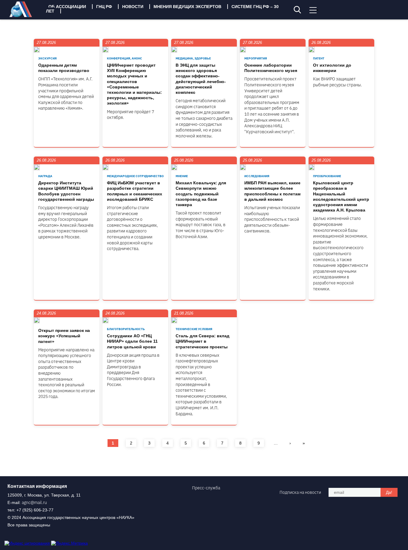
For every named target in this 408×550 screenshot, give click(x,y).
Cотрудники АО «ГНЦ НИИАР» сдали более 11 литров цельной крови (132, 341)
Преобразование (327, 176)
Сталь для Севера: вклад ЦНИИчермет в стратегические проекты (202, 341)
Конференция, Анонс (124, 58)
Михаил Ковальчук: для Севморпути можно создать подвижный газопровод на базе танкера (201, 193)
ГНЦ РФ (104, 6)
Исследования (256, 176)
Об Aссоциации (67, 6)
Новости (132, 6)
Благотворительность (126, 329)
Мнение (182, 176)
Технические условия (194, 329)
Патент (318, 58)
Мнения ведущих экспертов (187, 6)
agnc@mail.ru (34, 502)
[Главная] (25, 15)
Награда (45, 176)
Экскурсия (47, 58)
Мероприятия (255, 58)
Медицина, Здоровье (193, 58)
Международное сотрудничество (135, 176)
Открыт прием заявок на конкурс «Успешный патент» (64, 336)
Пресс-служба (206, 488)
